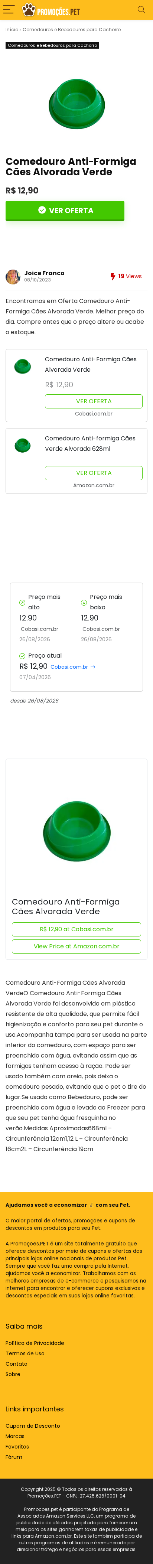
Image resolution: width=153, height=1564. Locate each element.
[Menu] (9, 10)
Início (12, 29)
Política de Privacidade (35, 1343)
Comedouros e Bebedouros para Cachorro (72, 29)
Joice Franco (44, 273)
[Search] (141, 10)
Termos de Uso (25, 1353)
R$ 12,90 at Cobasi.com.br (77, 929)
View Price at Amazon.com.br (77, 946)
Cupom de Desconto (33, 1426)
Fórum (14, 1457)
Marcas (15, 1436)
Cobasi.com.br (69, 667)
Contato (16, 1364)
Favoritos (17, 1446)
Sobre (13, 1374)
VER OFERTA (71, 210)
